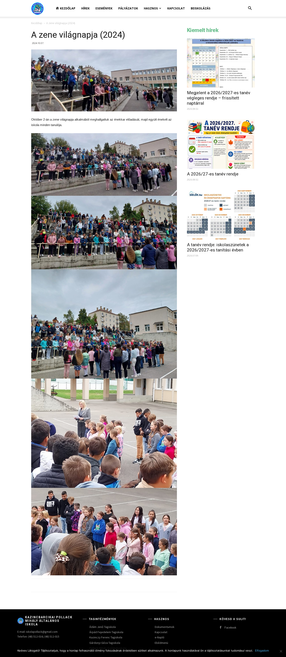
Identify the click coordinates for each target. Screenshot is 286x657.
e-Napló (159, 637)
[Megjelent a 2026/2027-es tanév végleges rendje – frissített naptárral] (221, 63)
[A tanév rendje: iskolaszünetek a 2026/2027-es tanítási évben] (221, 215)
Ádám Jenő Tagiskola (102, 627)
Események (103, 8)
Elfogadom (262, 650)
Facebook (230, 627)
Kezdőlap (36, 23)
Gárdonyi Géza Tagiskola (104, 643)
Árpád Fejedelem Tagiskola (106, 632)
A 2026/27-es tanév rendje (212, 173)
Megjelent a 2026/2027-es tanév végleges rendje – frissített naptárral (218, 98)
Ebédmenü (161, 643)
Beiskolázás (200, 8)
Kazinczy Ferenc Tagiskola (105, 637)
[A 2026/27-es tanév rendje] (221, 144)
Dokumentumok (164, 627)
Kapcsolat (176, 8)
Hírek (85, 8)
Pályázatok (128, 8)
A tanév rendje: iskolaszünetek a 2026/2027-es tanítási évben (218, 247)
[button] (250, 9)
